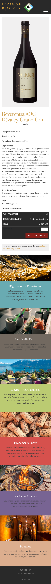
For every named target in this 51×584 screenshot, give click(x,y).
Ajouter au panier (36, 235)
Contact (23, 579)
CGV (29, 579)
